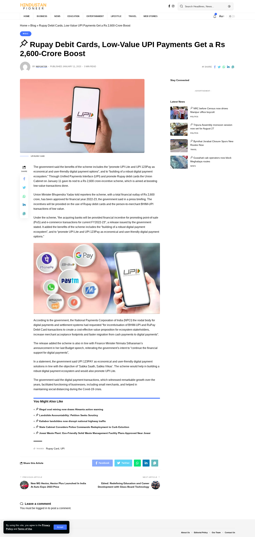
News (193, 166)
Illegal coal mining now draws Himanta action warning (71, 409)
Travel (193, 149)
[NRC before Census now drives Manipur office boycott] (179, 112)
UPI (63, 448)
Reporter (41, 66)
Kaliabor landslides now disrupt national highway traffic (72, 421)
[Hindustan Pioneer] (33, 6)
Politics (194, 117)
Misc (26, 33)
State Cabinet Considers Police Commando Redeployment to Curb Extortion (84, 427)
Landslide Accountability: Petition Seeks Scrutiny (68, 415)
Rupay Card (52, 448)
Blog (33, 25)
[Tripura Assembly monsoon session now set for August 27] (179, 129)
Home (23, 25)
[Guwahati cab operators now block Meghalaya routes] (179, 162)
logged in (41, 508)
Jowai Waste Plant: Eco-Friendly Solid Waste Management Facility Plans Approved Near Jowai (94, 433)
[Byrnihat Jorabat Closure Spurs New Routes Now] (179, 145)
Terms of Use (25, 529)
